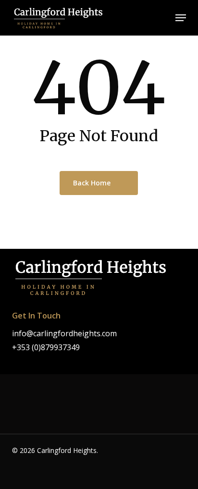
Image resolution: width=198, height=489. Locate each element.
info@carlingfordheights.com (64, 333)
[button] (180, 18)
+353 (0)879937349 (46, 347)
